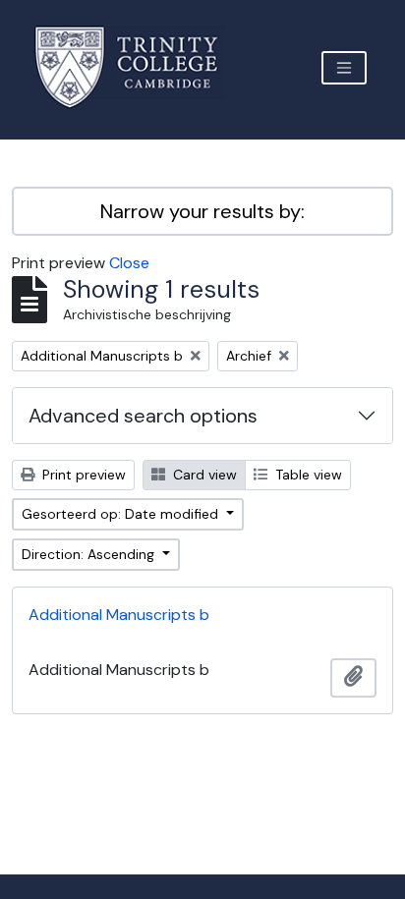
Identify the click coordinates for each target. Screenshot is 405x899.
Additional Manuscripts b (119, 614)
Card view (203, 474)
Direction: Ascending (90, 554)
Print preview (82, 474)
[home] (138, 67)
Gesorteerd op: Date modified (122, 514)
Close (129, 263)
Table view (306, 474)
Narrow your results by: (202, 211)
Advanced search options (143, 415)
